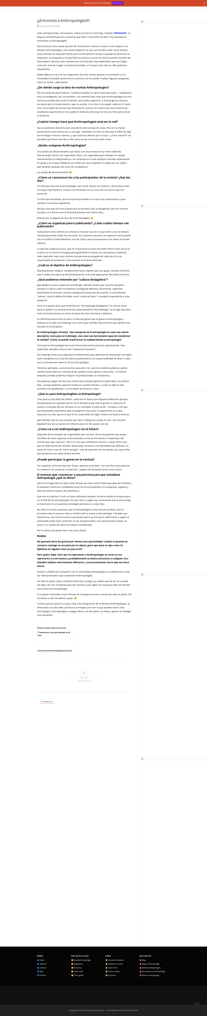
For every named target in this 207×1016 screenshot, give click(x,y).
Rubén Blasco (44, 74)
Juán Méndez (44, 419)
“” (120, 32)
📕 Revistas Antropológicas (150, 968)
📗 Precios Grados (112, 971)
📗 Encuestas (110, 975)
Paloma (105, 185)
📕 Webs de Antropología (149, 975)
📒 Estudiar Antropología (80, 960)
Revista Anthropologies (49, 49)
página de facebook (90, 469)
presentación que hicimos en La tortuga (58, 131)
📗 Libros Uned (111, 968)
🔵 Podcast (41, 975)
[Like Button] (39, 622)
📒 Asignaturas (77, 964)
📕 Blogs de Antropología (149, 964)
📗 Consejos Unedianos (114, 960)
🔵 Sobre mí (41, 964)
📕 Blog (142, 960)
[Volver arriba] (197, 1005)
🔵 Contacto (42, 968)
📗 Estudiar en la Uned (114, 964)
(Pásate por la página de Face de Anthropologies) (64, 217)
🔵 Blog (40, 971)
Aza (39, 96)
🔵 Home (40, 960)
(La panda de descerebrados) (52, 172)
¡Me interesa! (118, 3)
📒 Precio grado (77, 975)
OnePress (115, 1010)
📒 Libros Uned (77, 971)
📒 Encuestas (76, 968)
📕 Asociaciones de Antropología (152, 971)
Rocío (114, 185)
